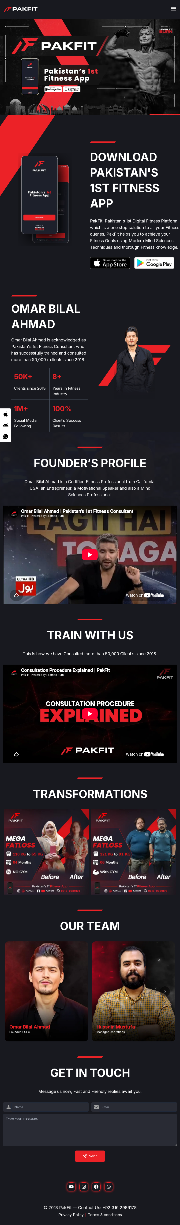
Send (93, 1156)
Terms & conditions (105, 1214)
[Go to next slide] (165, 991)
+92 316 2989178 (119, 1207)
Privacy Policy (71, 1214)
